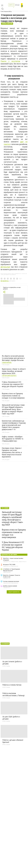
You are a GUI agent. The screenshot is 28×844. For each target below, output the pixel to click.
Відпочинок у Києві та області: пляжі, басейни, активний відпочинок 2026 (14, 371)
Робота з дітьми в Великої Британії (12, 741)
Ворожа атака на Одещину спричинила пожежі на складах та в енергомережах (13, 395)
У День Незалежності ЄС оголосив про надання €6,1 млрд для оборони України (12, 384)
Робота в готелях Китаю (11, 685)
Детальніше (5, 267)
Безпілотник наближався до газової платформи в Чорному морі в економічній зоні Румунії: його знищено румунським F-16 (14, 425)
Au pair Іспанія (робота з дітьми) (12, 662)
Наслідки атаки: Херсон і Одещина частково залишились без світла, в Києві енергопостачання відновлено (12, 452)
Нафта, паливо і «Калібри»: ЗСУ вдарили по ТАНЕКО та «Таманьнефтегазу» (12, 439)
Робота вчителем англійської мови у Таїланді (13, 694)
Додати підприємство (14, 592)
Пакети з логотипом (10, 61)
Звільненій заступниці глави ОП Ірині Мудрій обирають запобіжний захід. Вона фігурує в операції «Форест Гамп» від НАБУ (13, 409)
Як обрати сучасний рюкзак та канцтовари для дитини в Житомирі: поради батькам (13, 358)
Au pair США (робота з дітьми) (11, 718)
